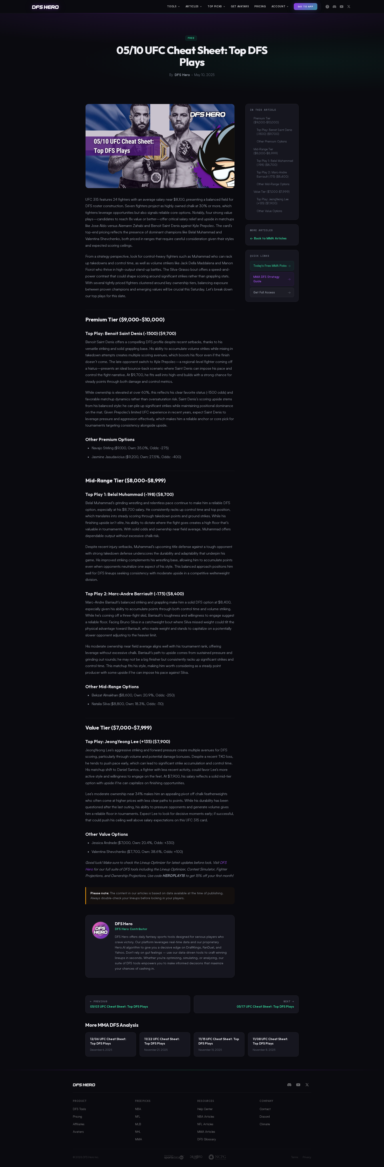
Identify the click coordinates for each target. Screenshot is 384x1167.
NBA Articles (205, 1116)
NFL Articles (205, 1124)
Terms (294, 1157)
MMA (138, 1139)
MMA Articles (206, 1131)
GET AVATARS (240, 6)
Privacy (307, 1157)
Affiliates (78, 1124)
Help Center (205, 1109)
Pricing (77, 1116)
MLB (138, 1124)
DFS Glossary (206, 1139)
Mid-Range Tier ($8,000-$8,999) (266, 151)
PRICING (260, 6)
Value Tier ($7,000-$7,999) (272, 191)
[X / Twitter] (307, 1085)
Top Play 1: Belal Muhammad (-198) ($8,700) (275, 162)
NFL (137, 1116)
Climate (265, 1124)
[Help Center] (327, 6)
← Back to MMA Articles (268, 238)
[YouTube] (298, 1085)
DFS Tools (79, 1109)
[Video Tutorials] (341, 6)
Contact (265, 1109)
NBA (138, 1109)
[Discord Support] (334, 6)
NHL (138, 1131)
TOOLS (171, 6)
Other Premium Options (272, 141)
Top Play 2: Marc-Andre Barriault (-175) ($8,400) (272, 174)
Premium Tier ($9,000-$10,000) (266, 120)
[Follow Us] (348, 6)
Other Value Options (269, 211)
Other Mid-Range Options (273, 184)
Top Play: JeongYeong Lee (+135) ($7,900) (272, 201)
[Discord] (289, 1085)
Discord (265, 1116)
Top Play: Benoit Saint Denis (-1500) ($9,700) (274, 132)
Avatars (78, 1131)
